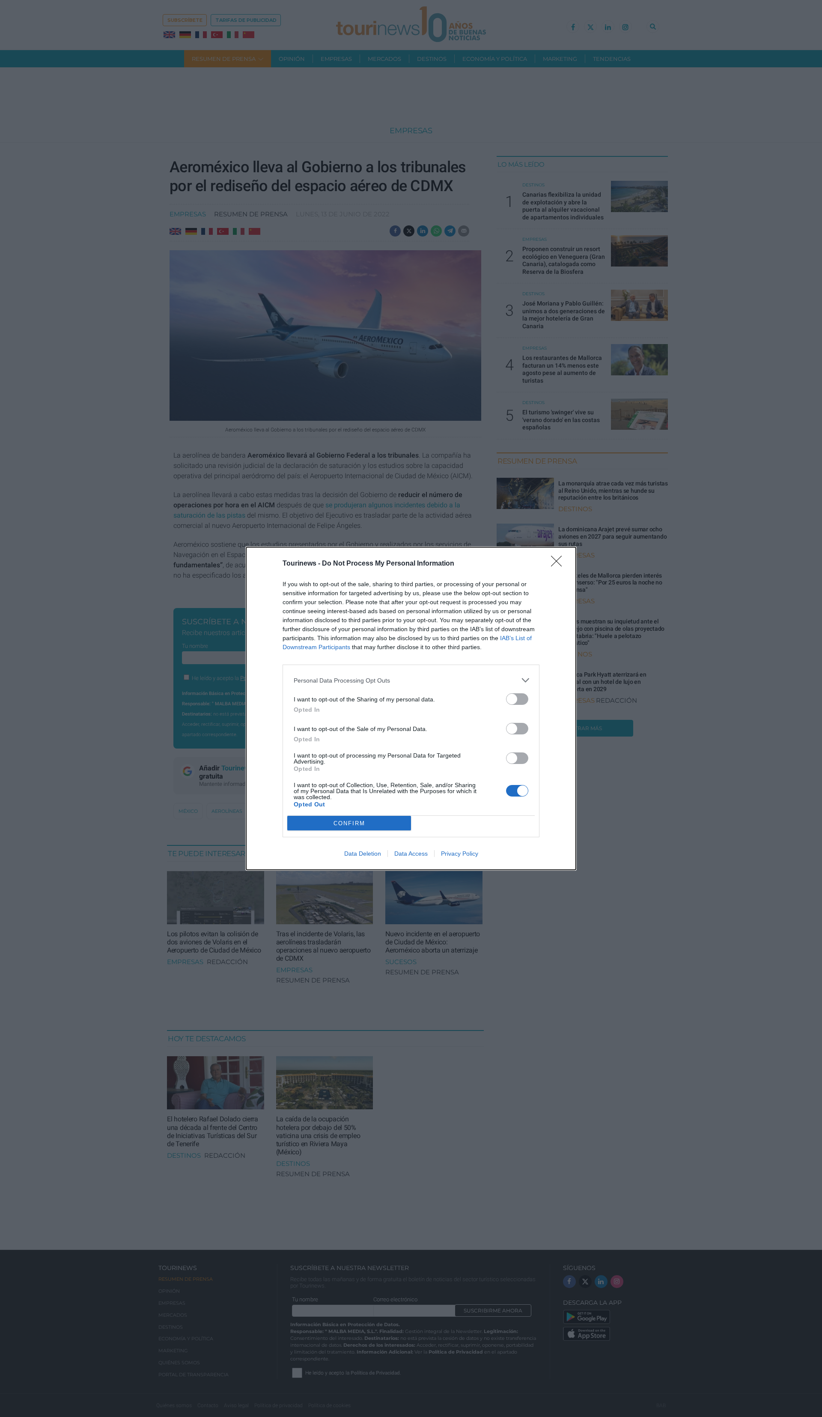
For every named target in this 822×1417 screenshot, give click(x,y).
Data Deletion (362, 853)
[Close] (559, 564)
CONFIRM (349, 823)
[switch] (517, 699)
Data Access (411, 853)
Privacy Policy (459, 853)
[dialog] (411, 708)
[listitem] (411, 680)
